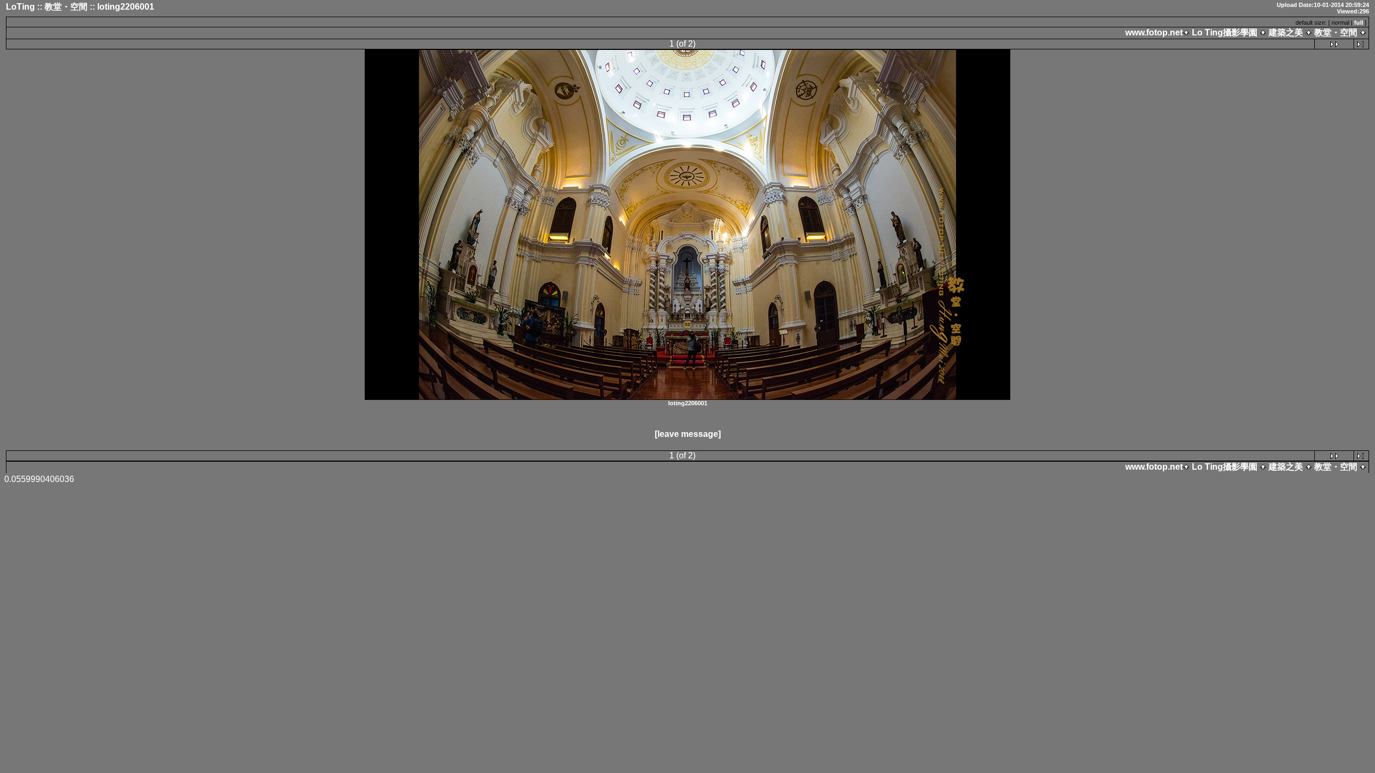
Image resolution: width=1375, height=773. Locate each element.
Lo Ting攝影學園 (1225, 32)
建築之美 (1286, 32)
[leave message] (688, 434)
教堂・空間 (1335, 32)
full (1358, 22)
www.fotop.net (1154, 32)
